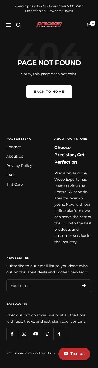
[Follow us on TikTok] (47, 334)
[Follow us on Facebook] (12, 334)
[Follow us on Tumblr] (59, 334)
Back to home (49, 91)
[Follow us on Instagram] (24, 334)
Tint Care (14, 184)
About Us (14, 156)
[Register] (84, 286)
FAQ (10, 175)
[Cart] (89, 25)
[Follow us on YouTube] (36, 334)
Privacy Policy (19, 165)
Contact (13, 147)
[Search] (18, 25)
